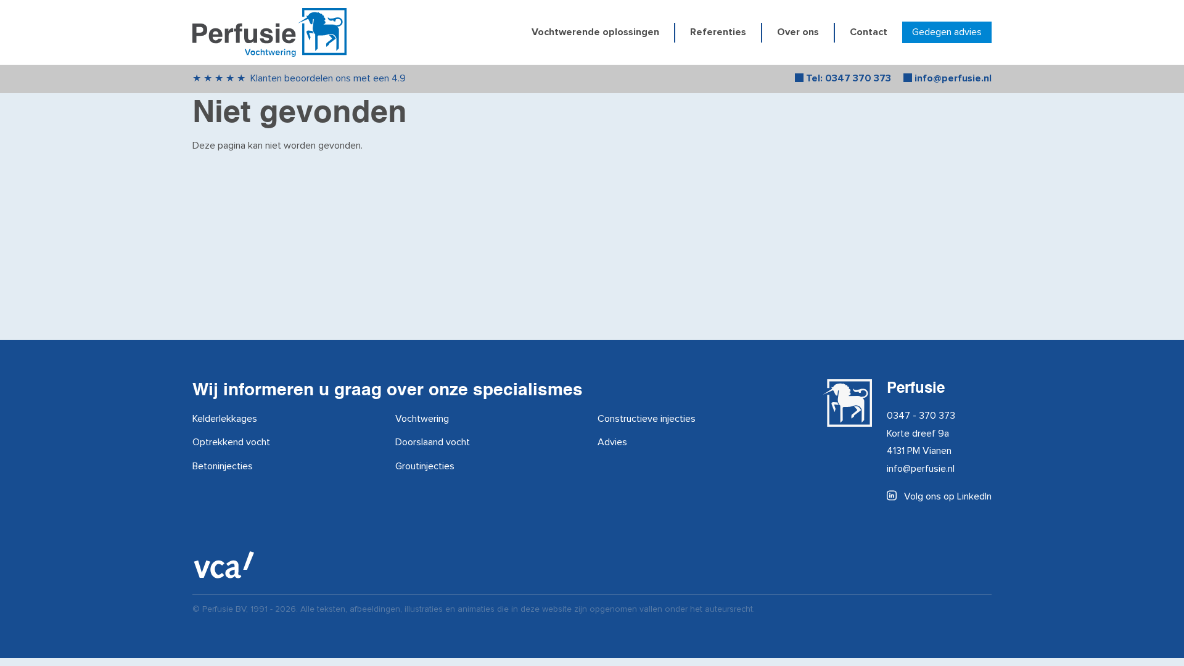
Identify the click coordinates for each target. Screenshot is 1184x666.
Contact (868, 32)
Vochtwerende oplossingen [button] (595, 32)
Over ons (798, 32)
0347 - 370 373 (921, 415)
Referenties (718, 32)
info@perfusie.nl (921, 468)
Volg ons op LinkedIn (947, 496)
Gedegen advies (947, 32)
